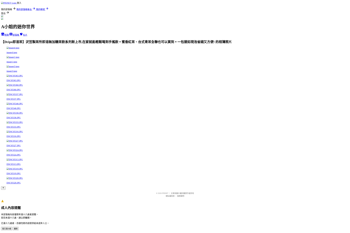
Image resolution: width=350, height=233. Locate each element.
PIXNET (165, 193)
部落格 (16, 35)
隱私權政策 (170, 196)
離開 (16, 229)
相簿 (6, 35)
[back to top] (3, 188)
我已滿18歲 (6, 229)
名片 (25, 35)
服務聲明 (180, 196)
